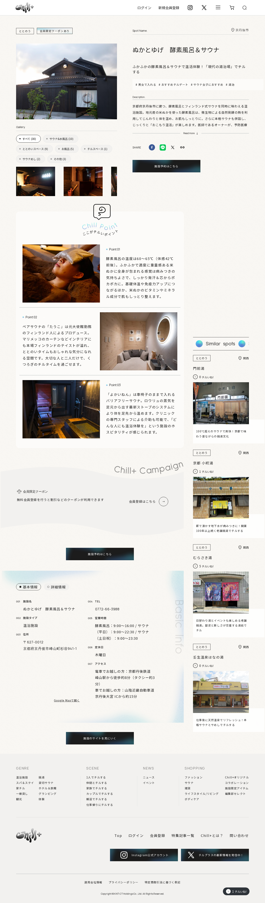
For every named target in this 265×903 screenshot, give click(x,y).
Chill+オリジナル (237, 777)
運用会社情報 (93, 882)
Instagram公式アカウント (150, 855)
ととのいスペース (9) (35, 149)
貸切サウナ (46, 783)
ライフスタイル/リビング (202, 794)
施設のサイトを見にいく (99, 738)
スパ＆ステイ (25, 783)
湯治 (232, 84)
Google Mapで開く (67, 700)
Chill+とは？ (212, 835)
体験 (42, 799)
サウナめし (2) (31, 159)
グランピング (47, 794)
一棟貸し (22, 794)
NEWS (148, 768)
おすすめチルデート (174, 84)
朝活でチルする (96, 799)
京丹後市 (242, 30)
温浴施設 (22, 777)
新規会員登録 (168, 7)
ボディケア (192, 799)
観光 (19, 799)
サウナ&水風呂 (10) (61, 139)
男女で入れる (147, 84)
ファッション (194, 777)
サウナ (189, 783)
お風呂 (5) (67, 149)
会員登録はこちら (142, 501)
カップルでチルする (99, 794)
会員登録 (157, 835)
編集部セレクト (235, 794)
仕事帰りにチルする (99, 805)
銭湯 (42, 777)
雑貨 (188, 788)
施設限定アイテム (237, 788)
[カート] (232, 7)
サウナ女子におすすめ (208, 84)
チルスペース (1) (97, 149)
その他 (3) (60, 159)
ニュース (149, 777)
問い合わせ (239, 835)
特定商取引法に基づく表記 (163, 882)
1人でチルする (96, 777)
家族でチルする (96, 788)
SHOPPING (195, 768)
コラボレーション (237, 783)
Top (118, 835)
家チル (20, 788)
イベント (149, 783)
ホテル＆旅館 (47, 788)
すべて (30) (29, 139)
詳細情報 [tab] (58, 586)
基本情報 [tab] (30, 586)
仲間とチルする (96, 783)
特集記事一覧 (183, 835)
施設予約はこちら (166, 166)
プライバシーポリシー (124, 882)
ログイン (144, 7)
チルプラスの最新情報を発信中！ (221, 855)
